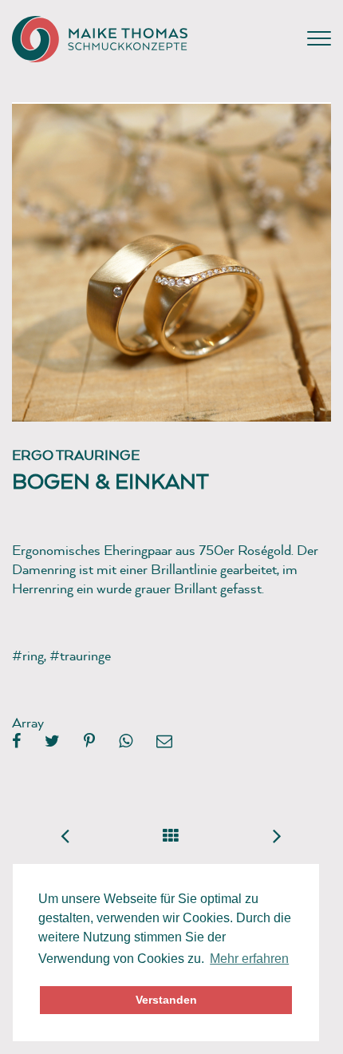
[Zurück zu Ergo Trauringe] (171, 832)
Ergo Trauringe (76, 455)
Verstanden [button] (166, 999)
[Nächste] (277, 835)
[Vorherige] (65, 835)
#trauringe (80, 655)
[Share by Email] (164, 741)
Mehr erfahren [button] (249, 958)
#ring (28, 655)
